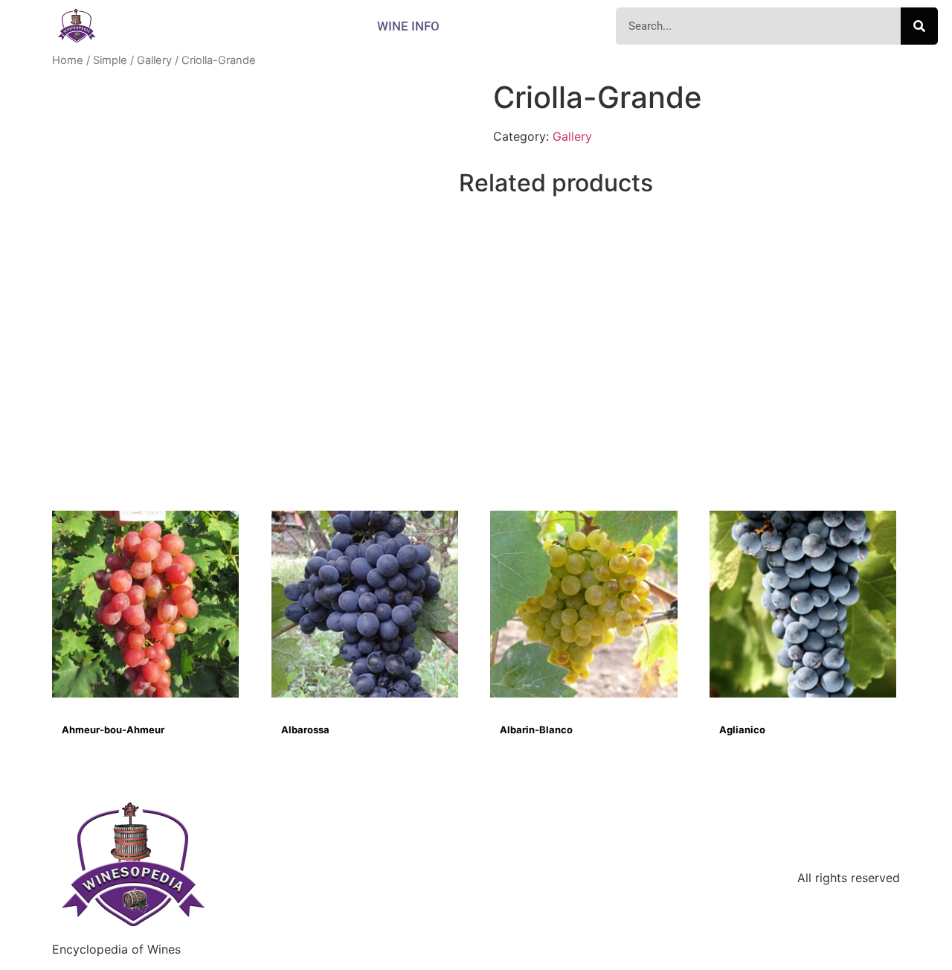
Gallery (154, 60)
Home (67, 60)
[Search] (919, 26)
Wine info (408, 26)
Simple (110, 60)
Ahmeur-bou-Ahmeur (113, 730)
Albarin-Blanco (536, 730)
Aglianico (742, 730)
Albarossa (305, 730)
